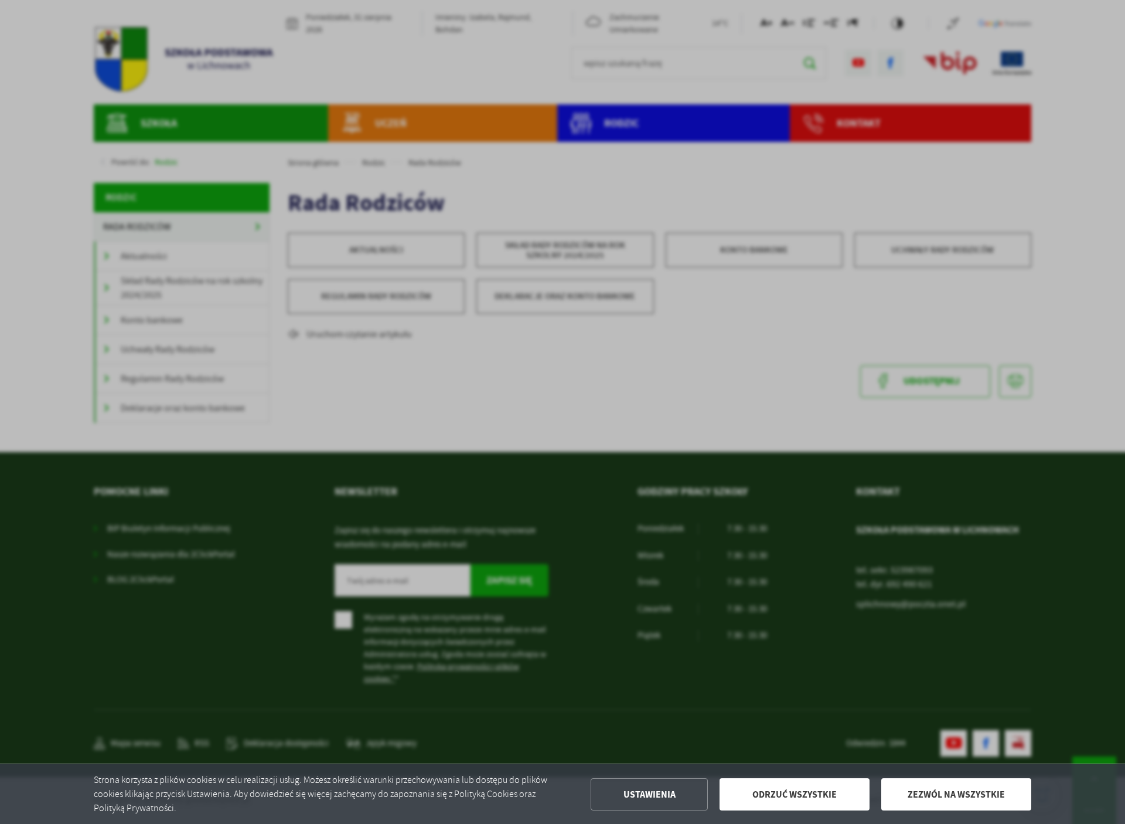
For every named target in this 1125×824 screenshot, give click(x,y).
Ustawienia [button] (649, 794)
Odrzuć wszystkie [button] (794, 794)
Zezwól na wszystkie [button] (956, 794)
